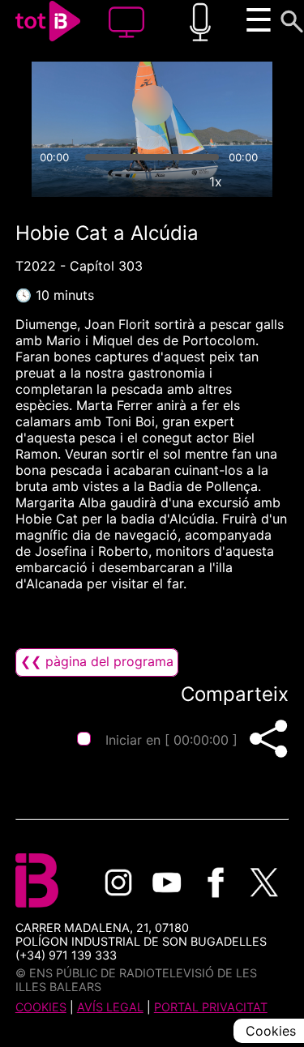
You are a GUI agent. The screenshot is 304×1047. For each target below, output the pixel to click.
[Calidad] (178, 181)
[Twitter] (264, 882)
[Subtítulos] (141, 181)
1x (215, 181)
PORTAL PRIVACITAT (211, 1007)
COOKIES (40, 1007)
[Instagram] (118, 882)
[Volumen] (51, 181)
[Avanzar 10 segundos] (216, 105)
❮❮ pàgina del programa (96, 661)
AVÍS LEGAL (110, 1007)
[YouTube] (167, 882)
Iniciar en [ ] (171, 740)
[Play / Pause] (152, 105)
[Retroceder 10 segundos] (88, 105)
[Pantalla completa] (253, 181)
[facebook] (215, 882)
